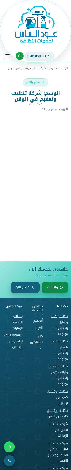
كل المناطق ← (36, 342)
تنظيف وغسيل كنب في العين (57, 414)
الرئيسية (63, 68)
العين (39, 328)
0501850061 (13, 335)
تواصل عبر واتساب (16, 344)
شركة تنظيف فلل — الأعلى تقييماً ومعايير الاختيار (58, 452)
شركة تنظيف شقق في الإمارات (58, 430)
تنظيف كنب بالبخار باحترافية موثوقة (59, 350)
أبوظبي (38, 320)
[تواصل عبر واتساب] (20, 56)
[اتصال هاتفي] (9, 460)
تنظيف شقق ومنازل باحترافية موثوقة (59, 325)
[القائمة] (7, 56)
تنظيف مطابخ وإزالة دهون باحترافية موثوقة (58, 375)
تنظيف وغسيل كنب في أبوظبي (57, 397)
